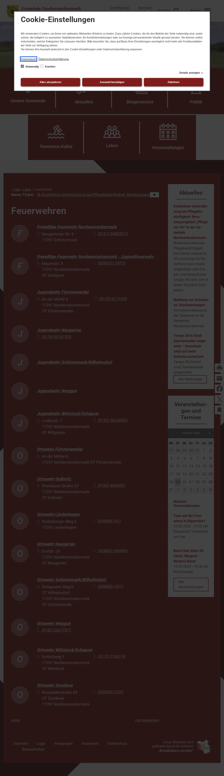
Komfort (49, 66)
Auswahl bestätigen (112, 82)
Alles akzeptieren (50, 82)
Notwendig (32, 66)
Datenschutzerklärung (53, 59)
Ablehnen (173, 82)
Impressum (28, 59)
